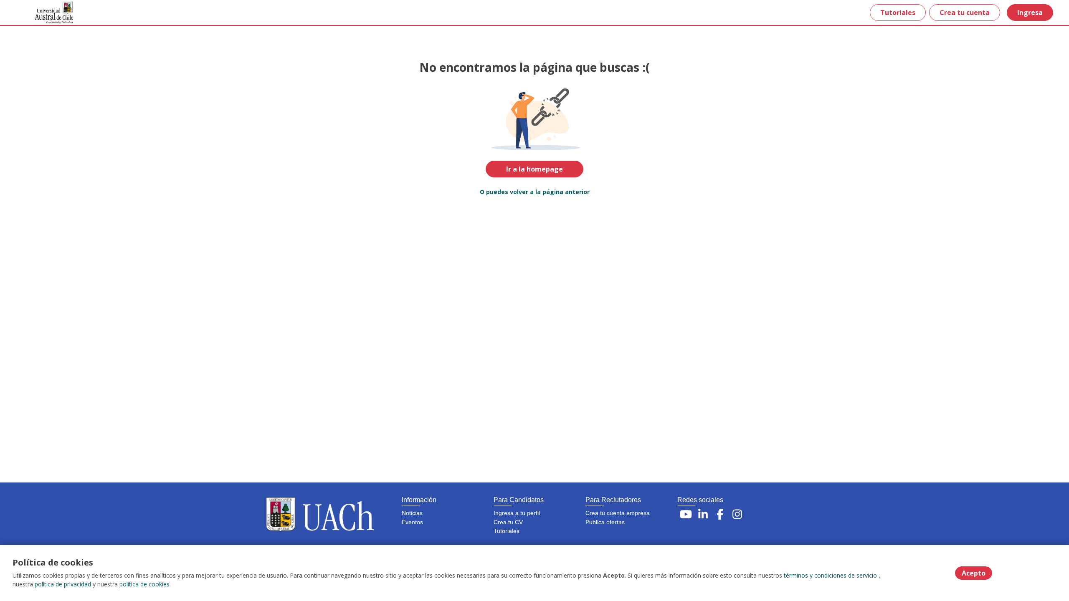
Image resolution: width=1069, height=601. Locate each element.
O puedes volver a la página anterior (535, 192)
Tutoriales (897, 12)
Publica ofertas (605, 522)
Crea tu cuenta (965, 12)
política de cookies (144, 584)
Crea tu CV (508, 522)
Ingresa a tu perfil (517, 513)
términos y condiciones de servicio (830, 575)
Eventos (412, 522)
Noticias (412, 513)
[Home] (48, 12)
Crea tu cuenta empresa (617, 513)
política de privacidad (63, 584)
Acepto (973, 573)
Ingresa (1030, 12)
